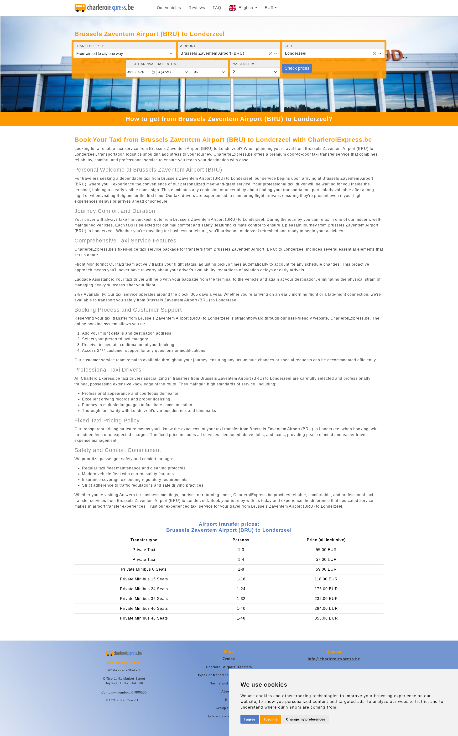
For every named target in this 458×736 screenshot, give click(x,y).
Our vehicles (169, 8)
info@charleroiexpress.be (334, 659)
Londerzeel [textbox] (296, 53)
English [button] (246, 8)
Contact (229, 658)
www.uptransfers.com (124, 669)
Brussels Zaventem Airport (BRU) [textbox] (212, 53)
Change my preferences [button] (305, 719)
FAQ (217, 8)
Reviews (197, 8)
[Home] (104, 8)
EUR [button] (269, 8)
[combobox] (229, 53)
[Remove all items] (270, 53)
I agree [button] (249, 719)
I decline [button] (270, 719)
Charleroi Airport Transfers (229, 667)
